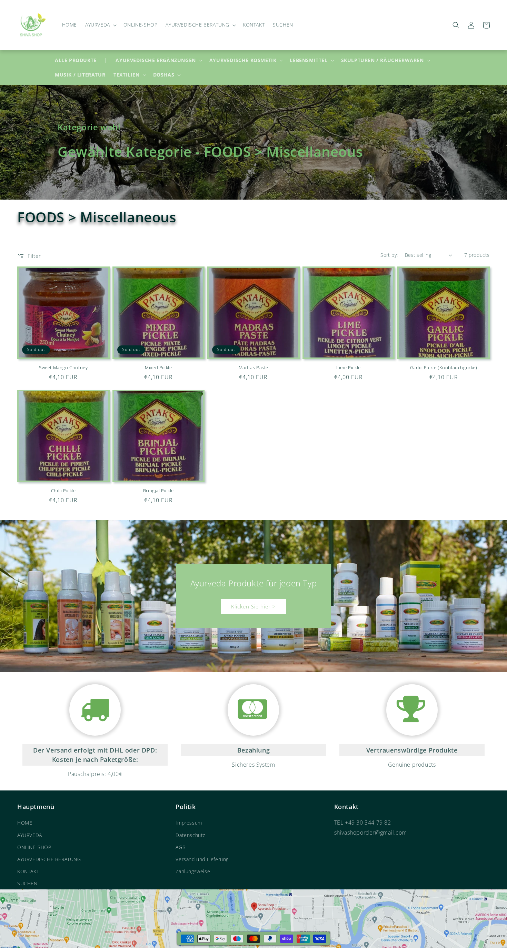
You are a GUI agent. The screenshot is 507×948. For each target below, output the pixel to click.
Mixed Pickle (158, 368)
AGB (181, 847)
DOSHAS (164, 75)
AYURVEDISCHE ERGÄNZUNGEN (156, 60)
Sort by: (389, 255)
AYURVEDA (29, 835)
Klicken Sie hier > (253, 606)
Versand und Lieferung (202, 859)
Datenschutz (190, 835)
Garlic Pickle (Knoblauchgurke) (443, 368)
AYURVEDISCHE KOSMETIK (243, 60)
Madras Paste (253, 368)
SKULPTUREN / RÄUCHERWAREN (382, 60)
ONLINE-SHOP (34, 847)
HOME (24, 822)
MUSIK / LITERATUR (80, 74)
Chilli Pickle (63, 491)
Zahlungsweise (193, 871)
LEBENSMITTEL (308, 60)
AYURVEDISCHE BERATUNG (49, 859)
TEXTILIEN (126, 75)
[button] (100, 25)
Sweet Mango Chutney (63, 368)
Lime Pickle (348, 368)
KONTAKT (28, 871)
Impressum (189, 822)
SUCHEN (27, 883)
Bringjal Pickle (158, 491)
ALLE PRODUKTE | (81, 60)
